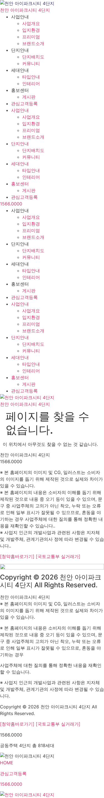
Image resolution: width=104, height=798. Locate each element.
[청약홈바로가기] (18, 556)
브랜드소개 (33, 43)
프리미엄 (31, 37)
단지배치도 (33, 57)
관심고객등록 (24, 103)
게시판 (28, 97)
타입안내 (31, 77)
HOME (6, 762)
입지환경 (31, 30)
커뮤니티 (31, 63)
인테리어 (31, 83)
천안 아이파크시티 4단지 (25, 10)
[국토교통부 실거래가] (58, 556)
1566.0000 (11, 204)
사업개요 (31, 23)
